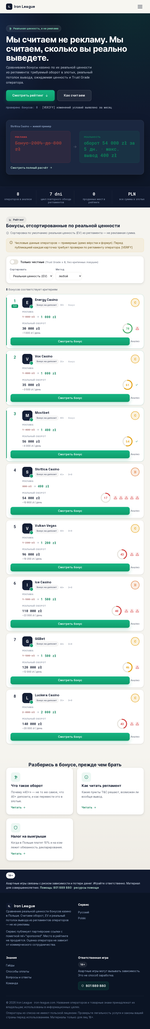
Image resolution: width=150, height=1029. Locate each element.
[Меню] (140, 7)
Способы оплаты (17, 971)
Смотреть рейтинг (28, 95)
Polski (82, 918)
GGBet (40, 639)
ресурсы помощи (86, 887)
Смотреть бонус (70, 341)
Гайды (10, 965)
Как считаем (74, 95)
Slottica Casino (47, 469)
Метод (60, 269)
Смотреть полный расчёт (29, 167)
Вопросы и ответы (18, 977)
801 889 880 (96, 986)
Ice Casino (43, 582)
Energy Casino (46, 300)
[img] (137, 328)
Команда (12, 983)
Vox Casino (44, 356)
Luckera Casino (47, 695)
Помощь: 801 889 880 (56, 887)
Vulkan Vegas (45, 526)
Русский (83, 912)
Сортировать (18, 269)
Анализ (135, 341)
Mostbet (42, 413)
